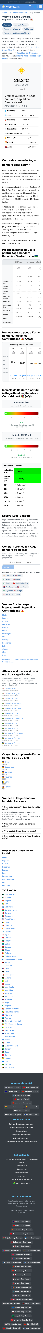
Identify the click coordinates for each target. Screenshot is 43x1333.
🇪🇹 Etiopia (6, 941)
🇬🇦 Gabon (6, 944)
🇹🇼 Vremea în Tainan (30, 1087)
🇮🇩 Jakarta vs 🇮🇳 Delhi (11, 594)
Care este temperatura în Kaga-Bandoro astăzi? (21, 837)
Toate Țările (21, 1176)
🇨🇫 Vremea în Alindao (11, 744)
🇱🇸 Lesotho (7, 965)
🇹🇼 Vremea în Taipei (21, 1099)
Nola (4, 655)
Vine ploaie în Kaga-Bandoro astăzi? (20, 831)
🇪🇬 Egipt (5, 934)
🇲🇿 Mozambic (8, 996)
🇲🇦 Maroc (6, 984)
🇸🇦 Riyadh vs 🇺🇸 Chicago (12, 591)
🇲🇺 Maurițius (7, 990)
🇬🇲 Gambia (6, 947)
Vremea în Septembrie (12, 29)
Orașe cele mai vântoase (21, 1135)
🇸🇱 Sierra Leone (8, 1036)
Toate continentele (21, 1173)
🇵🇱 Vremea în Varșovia (13, 1114)
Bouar (4, 630)
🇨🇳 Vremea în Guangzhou (21, 1103)
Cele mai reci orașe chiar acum (21, 1128)
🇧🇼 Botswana (7, 907)
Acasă (4, 13)
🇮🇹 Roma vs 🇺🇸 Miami (11, 579)
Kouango (5, 640)
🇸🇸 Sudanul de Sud (10, 1046)
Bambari (5, 627)
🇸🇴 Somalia (6, 1039)
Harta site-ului (21, 1169)
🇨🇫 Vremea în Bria (10, 724)
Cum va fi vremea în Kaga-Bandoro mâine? (18, 825)
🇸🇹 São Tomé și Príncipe (12, 1024)
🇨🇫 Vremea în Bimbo (10, 689)
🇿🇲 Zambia (6, 1064)
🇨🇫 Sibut (5, 763)
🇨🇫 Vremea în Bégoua (11, 694)
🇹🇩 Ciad (5, 922)
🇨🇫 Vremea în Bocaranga (12, 734)
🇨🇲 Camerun (7, 916)
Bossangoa (6, 633)
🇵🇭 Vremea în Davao (31, 1114)
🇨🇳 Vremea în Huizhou (30, 1091)
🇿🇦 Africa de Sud (9, 894)
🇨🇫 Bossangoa (8, 768)
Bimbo (4, 615)
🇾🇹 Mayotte (7, 993)
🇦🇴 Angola (6, 901)
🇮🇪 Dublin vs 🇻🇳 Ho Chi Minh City (15, 583)
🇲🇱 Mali (5, 981)
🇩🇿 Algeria (6, 897)
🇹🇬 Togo (5, 1052)
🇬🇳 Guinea (6, 953)
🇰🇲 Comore (7, 925)
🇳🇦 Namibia (7, 999)
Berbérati (6, 624)
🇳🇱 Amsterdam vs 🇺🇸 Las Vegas (15, 587)
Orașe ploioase (21, 1131)
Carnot (5, 621)
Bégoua (5, 618)
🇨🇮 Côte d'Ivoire (8, 928)
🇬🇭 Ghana (6, 950)
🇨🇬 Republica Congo (10, 1012)
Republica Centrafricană (18, 13)
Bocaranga (6, 643)
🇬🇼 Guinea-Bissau (9, 956)
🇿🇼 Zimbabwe (8, 1067)
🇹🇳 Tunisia (6, 1055)
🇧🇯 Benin (6, 904)
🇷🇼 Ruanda (6, 1018)
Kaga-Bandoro (8, 879)
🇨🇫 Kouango (7, 778)
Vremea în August (20, 25)
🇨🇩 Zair (5, 1061)
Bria (3, 637)
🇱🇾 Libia (5, 972)
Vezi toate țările (30, 2)
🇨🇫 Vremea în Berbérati (12, 704)
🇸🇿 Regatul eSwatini (10, 1009)
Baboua (5, 646)
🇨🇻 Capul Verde (8, 919)
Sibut (4, 652)
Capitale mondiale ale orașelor (21, 1180)
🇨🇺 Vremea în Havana (21, 1111)
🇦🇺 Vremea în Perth (12, 1091)
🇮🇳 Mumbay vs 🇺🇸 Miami (12, 576)
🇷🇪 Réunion (7, 1015)
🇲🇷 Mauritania (8, 987)
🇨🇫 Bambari (7, 773)
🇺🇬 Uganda (6, 1058)
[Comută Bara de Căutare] (30, 6)
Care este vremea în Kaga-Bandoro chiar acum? (21, 808)
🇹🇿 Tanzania (7, 1049)
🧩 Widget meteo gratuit (21, 1183)
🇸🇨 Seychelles (8, 1030)
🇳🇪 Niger (5, 1002)
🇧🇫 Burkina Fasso (9, 910)
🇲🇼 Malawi (6, 978)
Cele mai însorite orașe (21, 1138)
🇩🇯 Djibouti (6, 931)
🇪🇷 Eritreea (6, 938)
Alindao (5, 649)
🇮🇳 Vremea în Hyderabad (13, 1107)
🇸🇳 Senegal (7, 1027)
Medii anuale (28, 29)
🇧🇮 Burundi (6, 913)
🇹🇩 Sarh (5, 783)
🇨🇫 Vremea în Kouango (11, 729)
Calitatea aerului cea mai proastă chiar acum (21, 1142)
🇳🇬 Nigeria (6, 1006)
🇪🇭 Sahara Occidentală (11, 1021)
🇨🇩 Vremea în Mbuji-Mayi (21, 1095)
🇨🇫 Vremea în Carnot (11, 699)
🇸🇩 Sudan (6, 1043)
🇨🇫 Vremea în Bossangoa (12, 719)
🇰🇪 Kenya (6, 962)
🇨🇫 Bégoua (6, 788)
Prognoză (7, 25)
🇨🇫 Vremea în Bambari (11, 709)
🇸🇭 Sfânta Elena (8, 1033)
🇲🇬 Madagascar (8, 975)
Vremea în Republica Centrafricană (16, 33)
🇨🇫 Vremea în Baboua (11, 739)
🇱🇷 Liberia (6, 968)
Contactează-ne (21, 1166)
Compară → (8, 567)
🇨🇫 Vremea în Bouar (10, 714)
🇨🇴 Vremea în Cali (32, 1107)
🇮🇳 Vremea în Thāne (12, 1087)
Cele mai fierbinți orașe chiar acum (21, 1124)
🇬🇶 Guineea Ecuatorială (12, 959)
